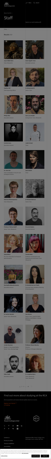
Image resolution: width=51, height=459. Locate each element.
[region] (25, 454)
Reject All (45, 456)
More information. (25, 453)
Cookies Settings (4, 455)
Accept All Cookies (35, 456)
